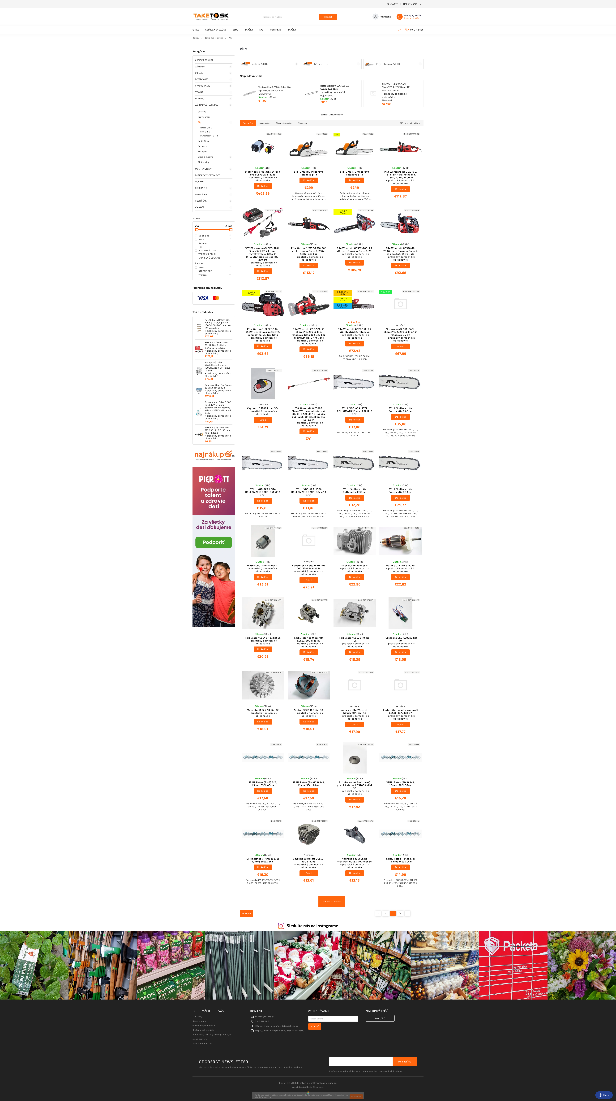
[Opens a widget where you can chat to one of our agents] (604, 1095)
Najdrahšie (248, 123)
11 (407, 913)
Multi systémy (203, 168)
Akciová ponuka (204, 60)
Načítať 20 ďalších (331, 901)
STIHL (214, 267)
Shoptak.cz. (318, 1087)
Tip (214, 246)
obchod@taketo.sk (264, 1016)
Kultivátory (203, 141)
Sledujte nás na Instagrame (312, 925)
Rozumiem (356, 1097)
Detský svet (202, 194)
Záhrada (200, 66)
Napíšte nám (410, 4)
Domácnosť (201, 79)
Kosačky (202, 151)
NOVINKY (200, 181)
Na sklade (214, 235)
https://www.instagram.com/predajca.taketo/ (280, 1030)
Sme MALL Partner (202, 1043)
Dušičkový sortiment (207, 175)
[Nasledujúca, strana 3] (400, 913)
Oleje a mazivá (205, 156)
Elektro (199, 98)
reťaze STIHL (206, 127)
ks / (380, 1018)
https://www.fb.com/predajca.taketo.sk (276, 1026)
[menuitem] (197, 30)
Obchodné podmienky (204, 1025)
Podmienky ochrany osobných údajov (212, 1034)
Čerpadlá (202, 146)
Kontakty (392, 4)
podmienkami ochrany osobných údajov (381, 1071)
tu (270, 1097)
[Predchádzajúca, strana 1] (385, 913)
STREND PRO (214, 271)
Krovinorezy (204, 116)
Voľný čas (201, 200)
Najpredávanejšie (284, 123)
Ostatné (202, 111)
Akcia (214, 239)
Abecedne (302, 123)
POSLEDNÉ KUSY (214, 250)
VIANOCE (199, 207)
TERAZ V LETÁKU (214, 254)
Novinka (214, 242)
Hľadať (328, 17)
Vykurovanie (202, 85)
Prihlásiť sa (404, 1061)
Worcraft (214, 274)
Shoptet (302, 1087)
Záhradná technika (206, 104)
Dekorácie (201, 188)
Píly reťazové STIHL (209, 135)
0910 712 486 (262, 1021)
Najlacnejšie (264, 123)
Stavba (199, 92)
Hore (248, 913)
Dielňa (199, 72)
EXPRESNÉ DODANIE (214, 257)
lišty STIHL (205, 131)
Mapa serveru (200, 1039)
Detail (400, 346)
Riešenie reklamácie (203, 1030)
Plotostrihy (203, 162)
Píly (199, 122)
